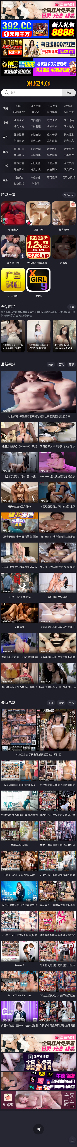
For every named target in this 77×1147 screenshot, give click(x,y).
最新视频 (8, 364)
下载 (71, 307)
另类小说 (36, 169)
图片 (5, 151)
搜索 (68, 92)
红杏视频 (19, 183)
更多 (71, 364)
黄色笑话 (52, 169)
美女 (50, 364)
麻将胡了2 (19, 112)
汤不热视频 (68, 177)
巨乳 (61, 364)
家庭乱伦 (36, 163)
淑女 (61, 702)
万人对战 (52, 106)
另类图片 (69, 155)
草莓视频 (52, 177)
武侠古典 (69, 163)
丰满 (50, 702)
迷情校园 (19, 169)
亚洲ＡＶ (19, 120)
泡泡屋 (35, 183)
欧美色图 (52, 148)
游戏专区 (69, 106)
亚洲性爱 (19, 134)
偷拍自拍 (36, 134)
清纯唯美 (36, 155)
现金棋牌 (52, 112)
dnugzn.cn (38, 83)
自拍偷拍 (36, 120)
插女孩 (19, 177)
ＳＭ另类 (69, 126)
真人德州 (36, 106)
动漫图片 (69, 148)
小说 (5, 166)
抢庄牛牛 (69, 112)
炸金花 (35, 112)
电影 (5, 137)
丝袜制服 (36, 126)
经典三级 (36, 140)
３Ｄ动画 (69, 120)
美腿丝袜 (19, 155)
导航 (5, 180)
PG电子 (19, 106)
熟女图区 (52, 155)
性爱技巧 (69, 169)
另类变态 (69, 140)
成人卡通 (52, 134)
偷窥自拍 (19, 148)
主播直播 (52, 126)
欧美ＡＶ (52, 120)
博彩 (5, 108)
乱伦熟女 (52, 140)
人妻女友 (52, 163)
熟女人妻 (19, 126)
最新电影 (8, 702)
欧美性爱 (69, 134)
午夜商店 (36, 177)
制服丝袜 (19, 140)
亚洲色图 (36, 148)
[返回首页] (72, 1139)
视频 (5, 123)
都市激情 (19, 163)
